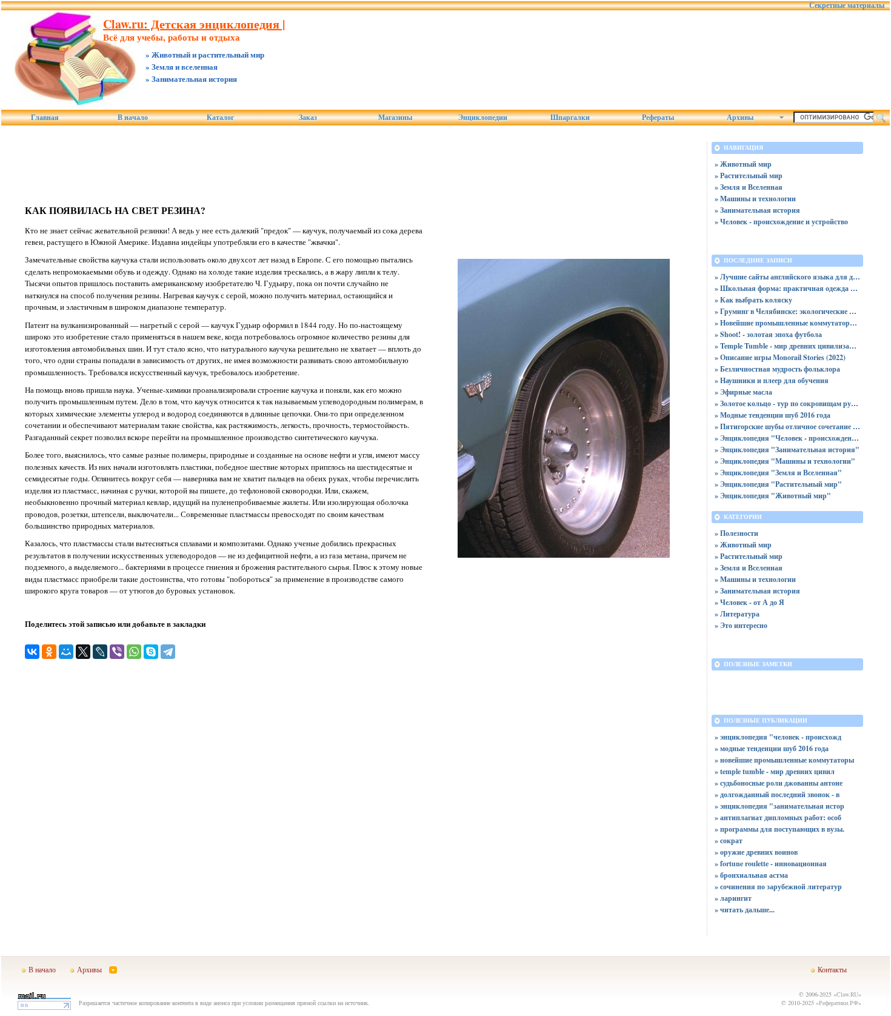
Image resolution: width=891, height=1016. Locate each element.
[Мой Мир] (66, 651)
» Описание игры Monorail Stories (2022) (780, 357)
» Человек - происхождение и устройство (781, 221)
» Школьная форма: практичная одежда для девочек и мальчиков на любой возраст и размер (787, 288)
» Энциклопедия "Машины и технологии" (785, 461)
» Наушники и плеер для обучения (772, 380)
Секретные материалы (847, 5)
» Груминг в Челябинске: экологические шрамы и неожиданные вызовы (787, 311)
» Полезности (736, 533)
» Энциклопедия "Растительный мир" (778, 484)
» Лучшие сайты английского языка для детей (787, 277)
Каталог (220, 117)
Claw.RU (847, 994)
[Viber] (117, 651)
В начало (133, 117)
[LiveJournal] (100, 651)
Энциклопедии (482, 117)
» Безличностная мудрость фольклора (777, 369)
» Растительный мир (749, 175)
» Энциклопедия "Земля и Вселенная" (778, 472)
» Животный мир (743, 164)
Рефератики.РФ (838, 1002)
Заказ (308, 117)
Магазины (395, 117)
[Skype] (151, 651)
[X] (83, 651)
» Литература (737, 614)
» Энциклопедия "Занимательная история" (787, 449)
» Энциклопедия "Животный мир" (773, 495)
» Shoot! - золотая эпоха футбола (768, 334)
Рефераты (658, 117)
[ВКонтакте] (32, 651)
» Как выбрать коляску (753, 300)
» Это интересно (741, 625)
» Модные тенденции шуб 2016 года (772, 415)
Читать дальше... (747, 909)
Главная (45, 117)
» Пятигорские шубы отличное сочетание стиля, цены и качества (787, 426)
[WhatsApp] (134, 651)
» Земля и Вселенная (749, 187)
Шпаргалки (570, 117)
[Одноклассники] (49, 651)
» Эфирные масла (743, 392)
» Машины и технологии (755, 198)
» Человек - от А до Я (749, 602)
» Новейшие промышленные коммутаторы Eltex (787, 323)
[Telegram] (168, 651)
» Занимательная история (757, 210)
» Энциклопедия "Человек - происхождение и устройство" (787, 438)
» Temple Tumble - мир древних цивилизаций (787, 346)
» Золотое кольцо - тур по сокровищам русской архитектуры (787, 403)
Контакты (832, 969)
